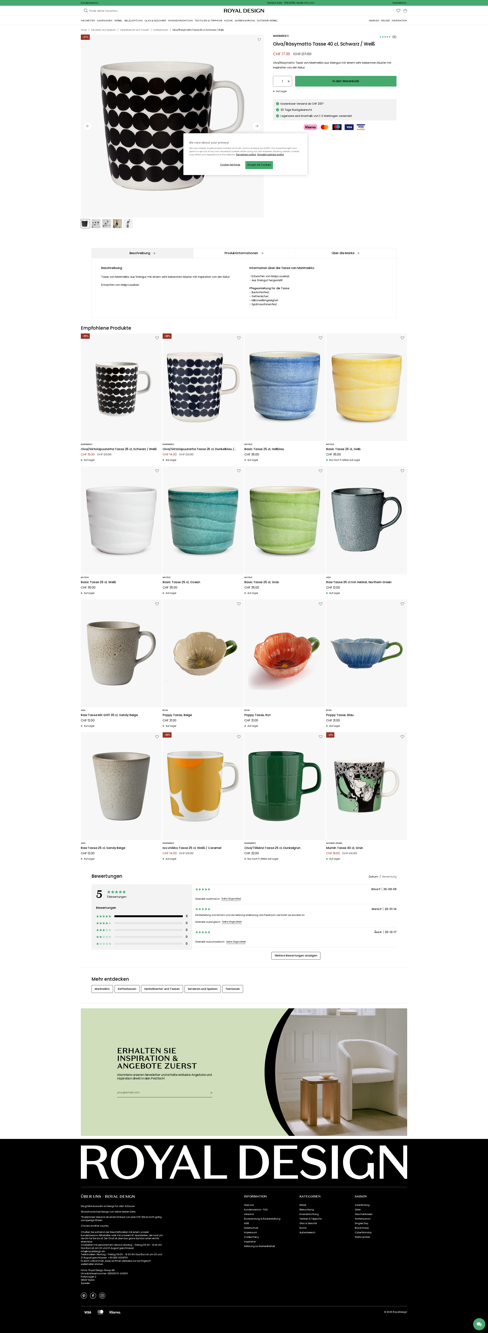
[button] (399, 2)
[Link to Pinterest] (84, 1295)
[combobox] (399, 2)
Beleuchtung (306, 1210)
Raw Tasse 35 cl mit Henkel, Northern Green (359, 582)
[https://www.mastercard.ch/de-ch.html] (100, 1312)
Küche (303, 1228)
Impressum (250, 1232)
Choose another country (94, 1225)
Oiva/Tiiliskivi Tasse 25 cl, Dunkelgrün (272, 848)
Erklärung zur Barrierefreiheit (259, 1246)
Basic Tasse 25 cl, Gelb (343, 449)
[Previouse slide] (88, 126)
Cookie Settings (230, 164)
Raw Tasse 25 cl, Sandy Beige (103, 848)
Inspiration (250, 1242)
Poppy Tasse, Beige (177, 715)
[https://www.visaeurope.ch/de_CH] (87, 1312)
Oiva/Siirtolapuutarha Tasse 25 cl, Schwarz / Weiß (119, 449)
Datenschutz (251, 1228)
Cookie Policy (251, 1237)
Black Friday (362, 1228)
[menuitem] (88, 20)
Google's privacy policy (270, 154)
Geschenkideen (363, 1214)
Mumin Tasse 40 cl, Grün (344, 848)
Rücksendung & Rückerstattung (262, 1219)
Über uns (249, 1205)
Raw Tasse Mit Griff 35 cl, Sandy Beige (109, 715)
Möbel (302, 1205)
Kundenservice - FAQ (255, 1210)
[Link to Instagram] (102, 1295)
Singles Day (361, 1223)
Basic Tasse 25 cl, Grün (261, 582)
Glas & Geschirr (308, 1223)
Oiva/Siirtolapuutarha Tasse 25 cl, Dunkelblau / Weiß (198, 449)
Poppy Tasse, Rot (257, 715)
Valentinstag (362, 1205)
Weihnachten (362, 1237)
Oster (357, 1210)
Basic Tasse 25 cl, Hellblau (264, 449)
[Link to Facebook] (93, 1295)
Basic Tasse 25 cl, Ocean (181, 582)
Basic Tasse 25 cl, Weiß (98, 582)
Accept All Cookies (259, 164)
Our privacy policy (246, 154)
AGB (246, 1223)
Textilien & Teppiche (310, 1219)
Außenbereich (307, 1232)
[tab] (142, 253)
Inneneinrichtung (309, 1214)
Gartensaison (362, 1219)
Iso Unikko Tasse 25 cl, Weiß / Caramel (192, 848)
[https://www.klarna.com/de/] (115, 1312)
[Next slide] (257, 126)
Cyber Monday (363, 1232)
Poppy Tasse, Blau (340, 715)
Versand (249, 1214)
